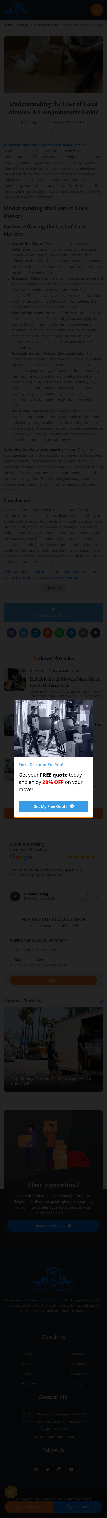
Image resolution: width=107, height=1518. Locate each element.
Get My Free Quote (50, 806)
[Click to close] (87, 706)
